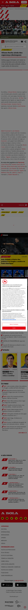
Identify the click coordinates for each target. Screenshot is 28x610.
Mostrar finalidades (14, 324)
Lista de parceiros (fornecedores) (9, 319)
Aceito (14, 328)
